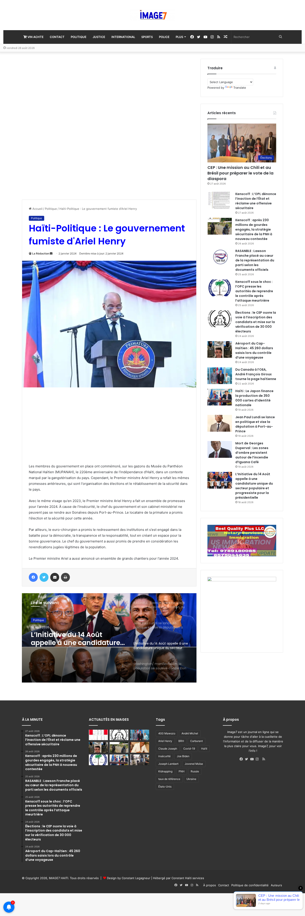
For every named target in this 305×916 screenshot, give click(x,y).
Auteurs (276, 885)
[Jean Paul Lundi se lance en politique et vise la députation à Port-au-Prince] (219, 423)
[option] (109, 638)
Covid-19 (189, 748)
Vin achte (35, 37)
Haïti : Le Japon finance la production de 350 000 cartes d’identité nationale (254, 398)
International (123, 37)
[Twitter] (247, 759)
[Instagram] (258, 759)
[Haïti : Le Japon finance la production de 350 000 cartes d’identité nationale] (219, 397)
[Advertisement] (55, 126)
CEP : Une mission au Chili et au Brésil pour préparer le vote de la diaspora (240, 173)
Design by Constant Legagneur (128, 878)
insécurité (164, 756)
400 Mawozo (166, 733)
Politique (78, 37)
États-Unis (164, 786)
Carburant (196, 741)
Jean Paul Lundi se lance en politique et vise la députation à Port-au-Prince (255, 424)
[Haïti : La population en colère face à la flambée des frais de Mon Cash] (98, 735)
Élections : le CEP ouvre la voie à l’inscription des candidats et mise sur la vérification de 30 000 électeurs (255, 322)
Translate (239, 87)
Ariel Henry (165, 741)
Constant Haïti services (187, 878)
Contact (57, 37)
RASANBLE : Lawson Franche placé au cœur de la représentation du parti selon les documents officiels (254, 260)
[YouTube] (253, 759)
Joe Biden (183, 756)
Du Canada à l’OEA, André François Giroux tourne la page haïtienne (255, 374)
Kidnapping (165, 771)
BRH (181, 741)
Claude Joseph (167, 748)
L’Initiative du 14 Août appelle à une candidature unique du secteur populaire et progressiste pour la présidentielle (254, 486)
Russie (195, 771)
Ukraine (191, 779)
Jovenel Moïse (194, 763)
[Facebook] (242, 759)
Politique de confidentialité (250, 885)
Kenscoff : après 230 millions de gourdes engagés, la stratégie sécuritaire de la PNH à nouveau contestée (253, 229)
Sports (147, 37)
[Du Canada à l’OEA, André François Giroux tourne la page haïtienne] (219, 375)
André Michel (190, 733)
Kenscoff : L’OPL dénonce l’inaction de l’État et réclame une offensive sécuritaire (255, 201)
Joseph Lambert (168, 763)
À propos (209, 885)
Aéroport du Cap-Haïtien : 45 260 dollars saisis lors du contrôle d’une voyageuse (254, 350)
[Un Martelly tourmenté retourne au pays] (139, 759)
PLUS (179, 37)
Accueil (36, 208)
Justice (99, 37)
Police (164, 37)
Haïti (204, 748)
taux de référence (169, 779)
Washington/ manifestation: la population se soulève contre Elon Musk (68, 639)
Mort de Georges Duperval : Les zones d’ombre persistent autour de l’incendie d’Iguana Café (251, 452)
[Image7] (152, 15)
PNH (181, 771)
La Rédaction (40, 253)
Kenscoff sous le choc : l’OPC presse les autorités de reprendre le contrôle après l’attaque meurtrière (254, 291)
